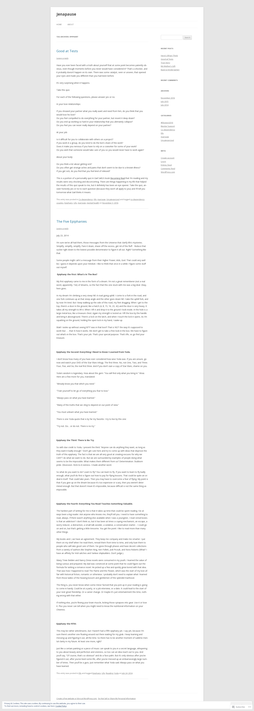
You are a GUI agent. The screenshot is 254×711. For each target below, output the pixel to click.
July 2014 (164, 105)
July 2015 (164, 101)
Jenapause (66, 14)
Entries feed (166, 165)
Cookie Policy (61, 706)
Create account (167, 158)
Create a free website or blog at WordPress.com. (76, 698)
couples (59, 203)
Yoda (116, 673)
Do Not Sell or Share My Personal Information (117, 698)
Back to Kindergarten (170, 69)
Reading (109, 673)
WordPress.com (168, 172)
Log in (163, 161)
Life (75, 203)
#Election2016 (167, 122)
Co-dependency (86, 199)
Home (59, 24)
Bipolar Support (168, 126)
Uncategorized (113, 199)
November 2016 (168, 98)
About (70, 24)
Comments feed (168, 168)
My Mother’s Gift (168, 66)
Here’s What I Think (169, 55)
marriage (101, 199)
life (95, 199)
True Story (165, 62)
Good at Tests (67, 51)
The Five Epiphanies (71, 221)
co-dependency (137, 199)
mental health (93, 203)
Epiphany (68, 203)
